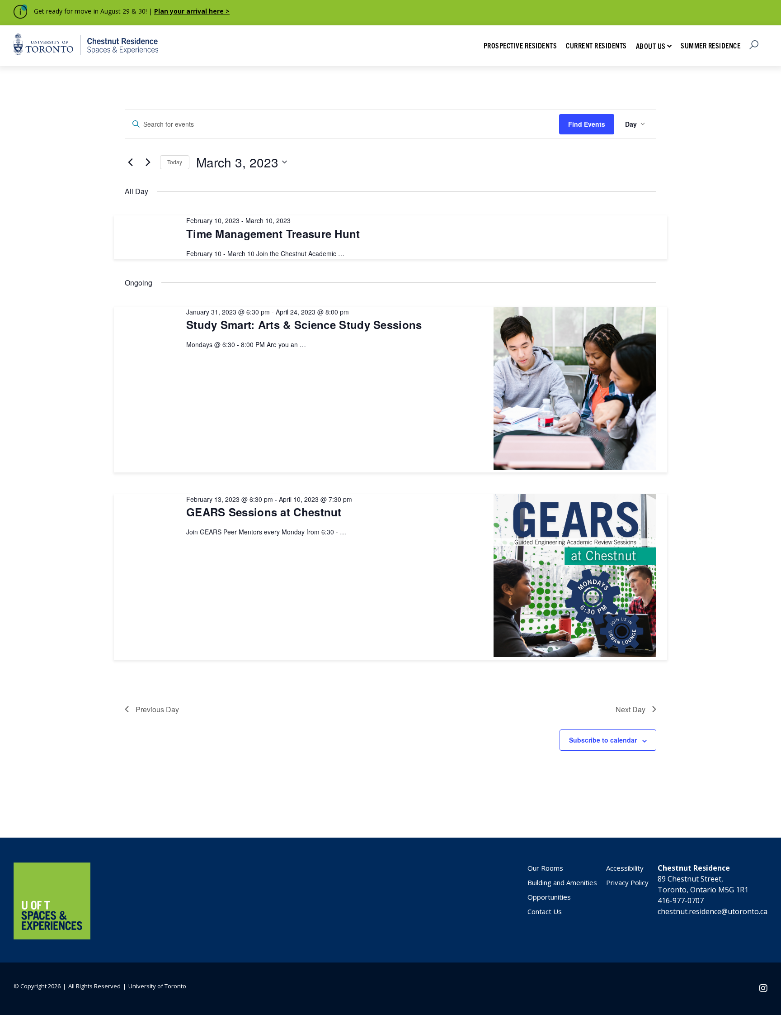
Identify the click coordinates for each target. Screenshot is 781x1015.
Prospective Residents (520, 45)
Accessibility (625, 867)
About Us (651, 45)
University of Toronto (157, 986)
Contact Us (544, 911)
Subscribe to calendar (603, 739)
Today (174, 162)
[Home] (52, 937)
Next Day (630, 709)
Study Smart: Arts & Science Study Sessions (304, 324)
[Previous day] (130, 162)
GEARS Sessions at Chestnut (264, 511)
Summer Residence (710, 45)
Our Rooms (545, 867)
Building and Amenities (562, 882)
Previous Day (157, 709)
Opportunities (549, 896)
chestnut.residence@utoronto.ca (712, 911)
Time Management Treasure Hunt (273, 233)
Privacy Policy (627, 882)
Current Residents (596, 45)
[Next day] (147, 162)
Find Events (586, 124)
